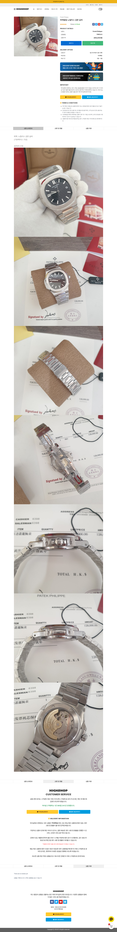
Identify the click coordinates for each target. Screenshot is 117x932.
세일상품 (62, 9)
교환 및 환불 (58, 128)
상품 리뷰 (89, 128)
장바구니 (100, 4)
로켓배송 (47, 9)
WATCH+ (39, 9)
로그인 (87, 4)
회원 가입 (92, 4)
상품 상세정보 (28, 128)
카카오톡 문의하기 (71, 97)
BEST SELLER (71, 9)
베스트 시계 (54, 9)
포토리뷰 (79, 9)
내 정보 (96, 4)
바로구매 (92, 43)
